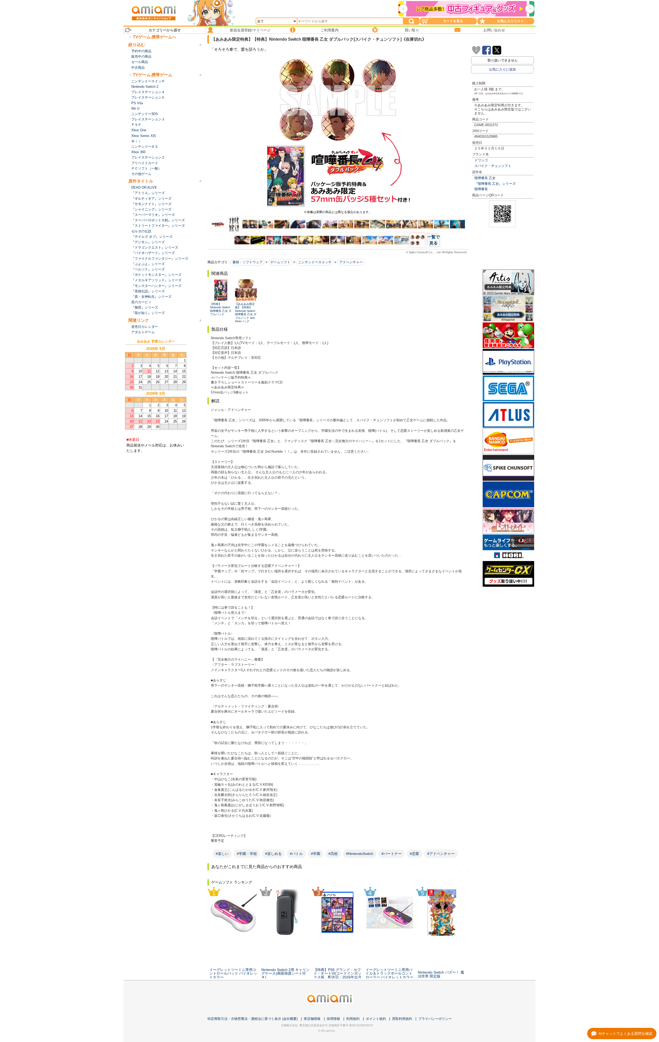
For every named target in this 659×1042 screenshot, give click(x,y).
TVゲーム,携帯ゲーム (152, 75)
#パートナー (391, 854)
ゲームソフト (280, 262)
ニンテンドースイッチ (315, 262)
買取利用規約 (402, 1019)
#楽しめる (273, 854)
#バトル (296, 854)
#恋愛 (414, 854)
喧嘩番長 (481, 189)
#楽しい (222, 854)
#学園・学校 (247, 854)
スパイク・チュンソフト (492, 166)
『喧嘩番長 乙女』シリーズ (495, 184)
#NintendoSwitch (359, 854)
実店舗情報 (312, 1019)
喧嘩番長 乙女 (485, 178)
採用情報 (333, 1019)
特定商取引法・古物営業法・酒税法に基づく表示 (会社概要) (252, 1019)
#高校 (333, 854)
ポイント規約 (376, 1019)
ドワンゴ (481, 160)
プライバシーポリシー (435, 1019)
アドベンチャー (351, 262)
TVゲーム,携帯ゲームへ (154, 37)
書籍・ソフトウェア (247, 262)
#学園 (315, 854)
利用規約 (353, 1019)
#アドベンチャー (441, 854)
